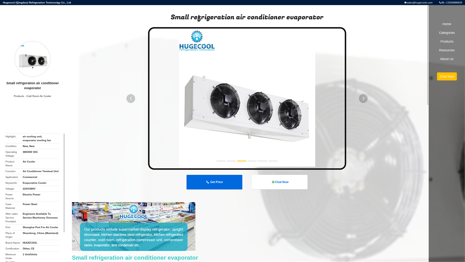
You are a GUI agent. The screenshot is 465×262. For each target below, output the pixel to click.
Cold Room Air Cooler (38, 96)
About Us (447, 59)
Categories (447, 33)
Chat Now (281, 182)
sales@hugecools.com (420, 2)
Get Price (216, 182)
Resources (447, 50)
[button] (130, 98)
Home (446, 24)
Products (19, 96)
